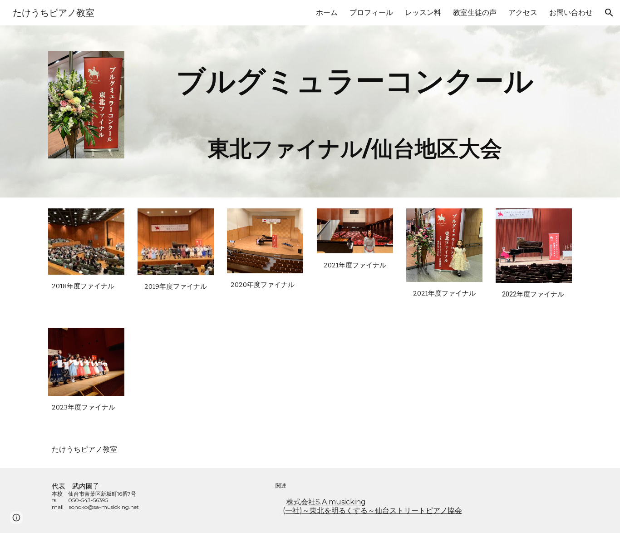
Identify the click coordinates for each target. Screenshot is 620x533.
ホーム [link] (327, 12)
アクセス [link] (522, 12)
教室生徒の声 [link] (475, 12)
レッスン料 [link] (423, 12)
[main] (355, 111)
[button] (609, 13)
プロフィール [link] (371, 12)
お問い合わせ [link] (571, 12)
